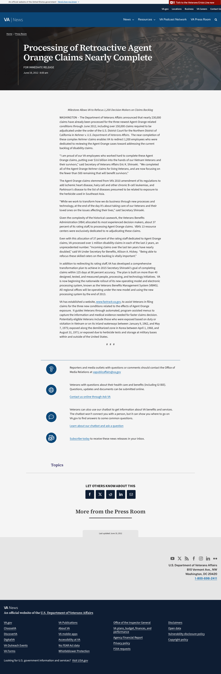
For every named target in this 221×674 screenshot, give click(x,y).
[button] (216, 20)
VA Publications (68, 623)
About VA (64, 628)
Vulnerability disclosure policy (186, 634)
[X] (100, 494)
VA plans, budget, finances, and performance (132, 630)
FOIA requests (122, 649)
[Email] (131, 494)
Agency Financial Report (128, 637)
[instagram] (201, 558)
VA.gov (8, 623)
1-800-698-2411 (206, 578)
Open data (174, 628)
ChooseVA (10, 628)
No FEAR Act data (69, 645)
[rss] (187, 558)
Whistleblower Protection (74, 651)
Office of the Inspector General (132, 623)
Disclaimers (175, 623)
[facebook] (194, 558)
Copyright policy (178, 640)
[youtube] (172, 558)
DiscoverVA (10, 634)
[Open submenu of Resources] (153, 19)
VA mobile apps (68, 634)
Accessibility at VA (69, 640)
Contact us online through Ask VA (90, 397)
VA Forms (9, 651)
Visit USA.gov (80, 660)
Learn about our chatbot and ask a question (96, 426)
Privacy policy (121, 643)
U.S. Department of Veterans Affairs (67, 613)
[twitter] (180, 558)
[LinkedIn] (121, 494)
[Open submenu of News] (132, 19)
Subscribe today (79, 439)
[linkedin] (208, 558)
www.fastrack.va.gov (108, 302)
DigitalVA (9, 640)
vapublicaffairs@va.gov (107, 372)
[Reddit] (110, 494)
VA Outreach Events (16, 645)
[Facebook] (90, 494)
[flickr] (215, 558)
